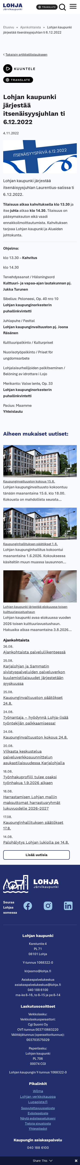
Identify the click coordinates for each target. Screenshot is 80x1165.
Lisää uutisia (36, 855)
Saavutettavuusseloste (38, 1108)
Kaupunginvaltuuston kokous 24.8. (35, 737)
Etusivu (8, 27)
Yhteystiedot (38, 1129)
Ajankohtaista (30, 27)
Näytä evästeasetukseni (37, 1118)
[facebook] (27, 909)
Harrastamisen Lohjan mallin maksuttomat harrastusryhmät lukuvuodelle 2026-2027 (31, 803)
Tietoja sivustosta (38, 1123)
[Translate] (47, 7)
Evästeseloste (38, 1113)
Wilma (38, 1091)
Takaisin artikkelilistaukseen (26, 55)
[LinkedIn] (68, 909)
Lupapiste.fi (38, 1102)
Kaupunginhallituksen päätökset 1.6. (30, 544)
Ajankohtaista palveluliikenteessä (34, 652)
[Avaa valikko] (73, 7)
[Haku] (62, 7)
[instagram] (48, 909)
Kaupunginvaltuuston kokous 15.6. (29, 481)
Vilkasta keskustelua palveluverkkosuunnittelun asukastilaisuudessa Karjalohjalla (34, 757)
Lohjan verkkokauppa (38, 1097)
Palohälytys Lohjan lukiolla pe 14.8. (36, 842)
